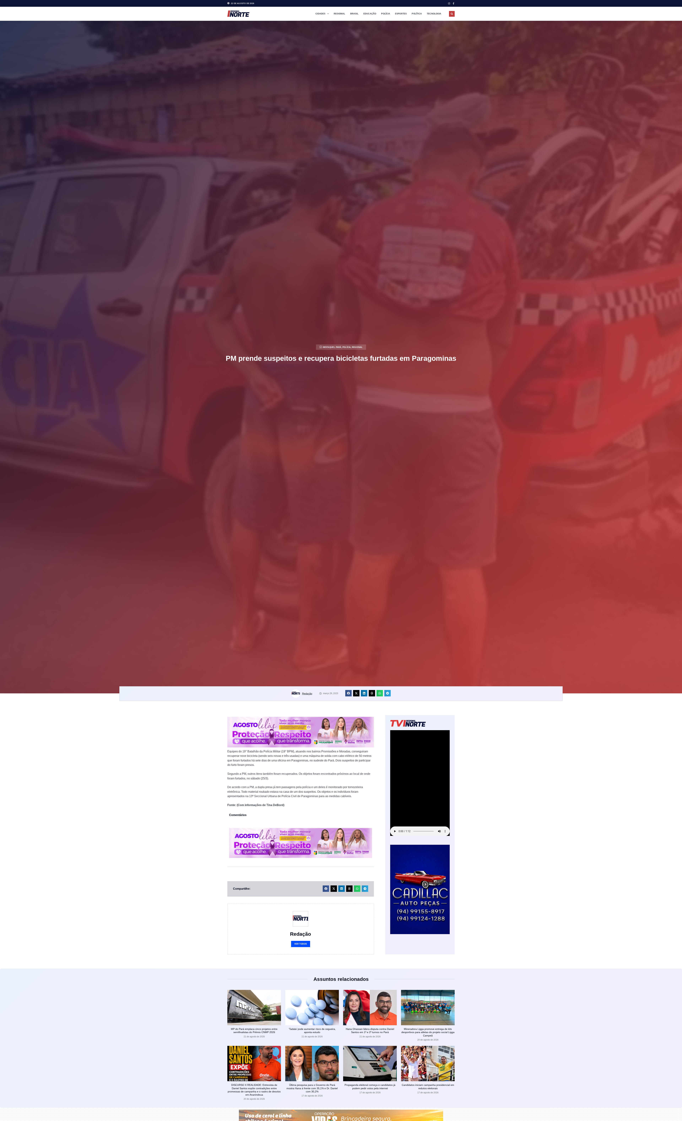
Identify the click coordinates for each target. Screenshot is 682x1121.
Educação (369, 13)
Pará (338, 347)
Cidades (320, 13)
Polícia (385, 13)
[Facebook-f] (453, 3)
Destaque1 (329, 347)
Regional (339, 13)
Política (417, 13)
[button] (452, 14)
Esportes (401, 13)
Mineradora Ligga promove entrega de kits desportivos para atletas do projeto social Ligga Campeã (427, 1032)
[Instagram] (449, 3)
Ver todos (300, 944)
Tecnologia (434, 13)
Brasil (354, 13)
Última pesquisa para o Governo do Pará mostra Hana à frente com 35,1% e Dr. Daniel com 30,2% (312, 1088)
